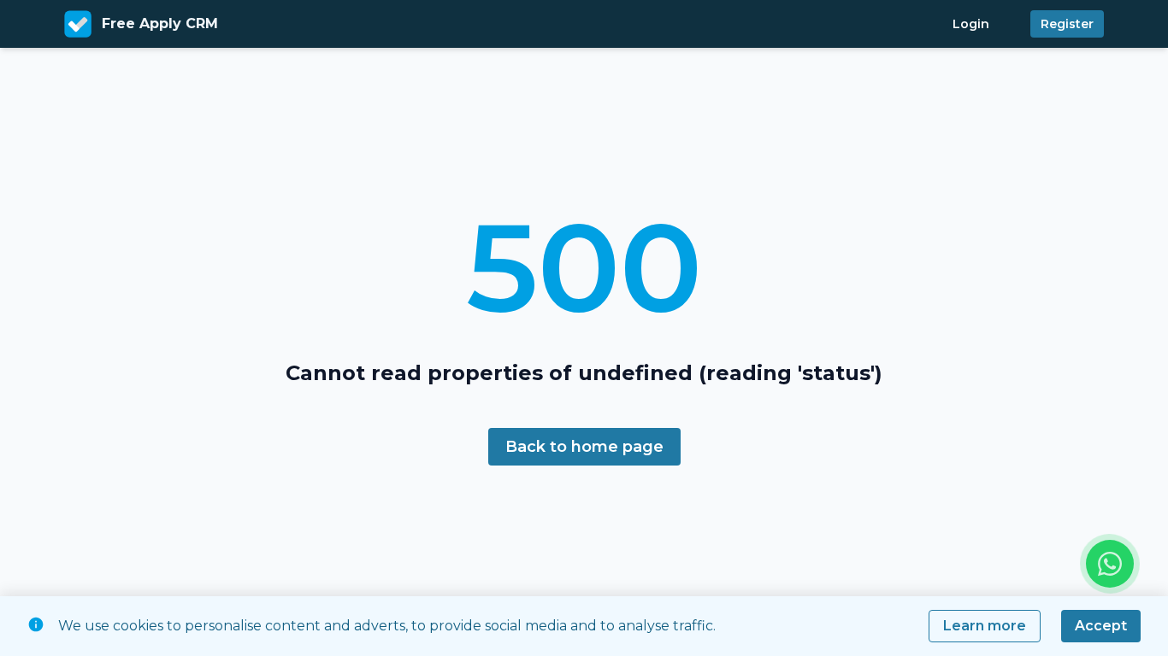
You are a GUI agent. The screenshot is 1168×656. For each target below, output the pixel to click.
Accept (1101, 626)
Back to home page (584, 446)
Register (1067, 24)
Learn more (984, 626)
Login (971, 24)
